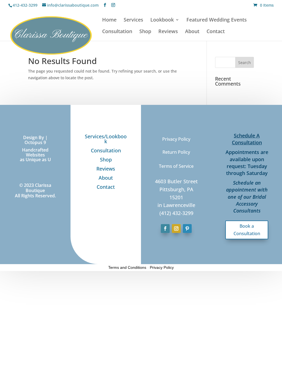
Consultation (117, 31)
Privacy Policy (162, 267)
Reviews (168, 31)
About (192, 31)
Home (109, 20)
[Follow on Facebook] (165, 228)
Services (133, 20)
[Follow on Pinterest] (187, 228)
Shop (145, 31)
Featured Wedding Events (216, 20)
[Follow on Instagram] (176, 228)
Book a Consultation (247, 230)
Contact (216, 31)
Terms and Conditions (127, 267)
